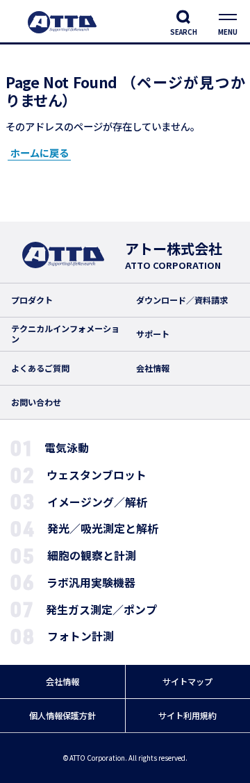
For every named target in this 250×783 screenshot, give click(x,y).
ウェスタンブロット (97, 475)
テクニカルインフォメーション (65, 333)
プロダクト (32, 300)
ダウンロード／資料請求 (182, 300)
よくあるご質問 (40, 368)
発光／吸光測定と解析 (102, 528)
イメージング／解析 (97, 502)
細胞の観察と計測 (91, 555)
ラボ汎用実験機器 (91, 583)
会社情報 (152, 368)
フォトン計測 (80, 636)
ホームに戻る (39, 152)
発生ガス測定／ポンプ (101, 610)
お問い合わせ (36, 402)
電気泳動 (66, 448)
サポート (152, 334)
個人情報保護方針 (62, 715)
